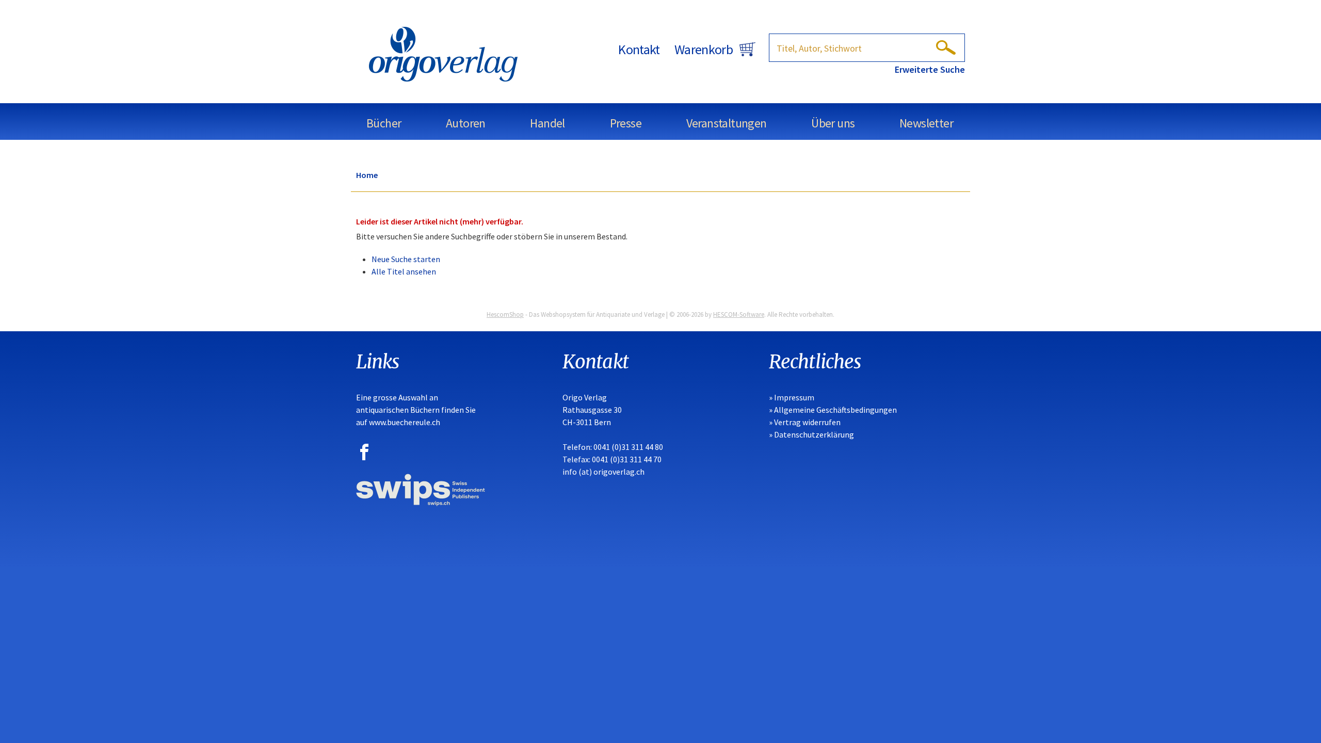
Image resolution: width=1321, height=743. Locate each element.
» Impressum (791, 397)
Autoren (466, 123)
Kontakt (638, 49)
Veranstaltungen (726, 123)
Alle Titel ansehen (404, 271)
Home (367, 175)
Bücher (383, 123)
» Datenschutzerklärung (811, 434)
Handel (547, 123)
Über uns (833, 123)
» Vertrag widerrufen (805, 422)
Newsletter (926, 123)
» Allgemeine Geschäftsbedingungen (833, 410)
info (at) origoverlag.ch (603, 471)
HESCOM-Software (738, 314)
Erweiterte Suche (930, 69)
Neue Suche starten (406, 259)
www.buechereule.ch (404, 422)
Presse (625, 123)
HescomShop (505, 314)
